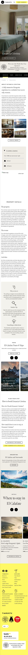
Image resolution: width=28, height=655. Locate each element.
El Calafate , (9, 150)
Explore (14, 465)
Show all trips (14, 353)
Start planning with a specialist (14, 445)
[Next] (24, 479)
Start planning (21, 2)
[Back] (3, 479)
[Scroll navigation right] (27, 75)
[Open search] (14, 2)
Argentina (15, 150)
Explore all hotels (14, 556)
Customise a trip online (14, 442)
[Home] (8, 2)
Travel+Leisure (11, 69)
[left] (11, 357)
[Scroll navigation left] (1, 75)
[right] (16, 357)
